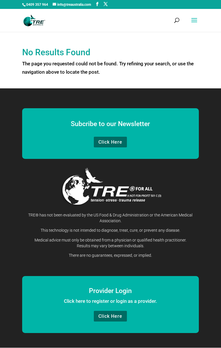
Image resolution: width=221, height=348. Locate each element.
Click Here (110, 142)
